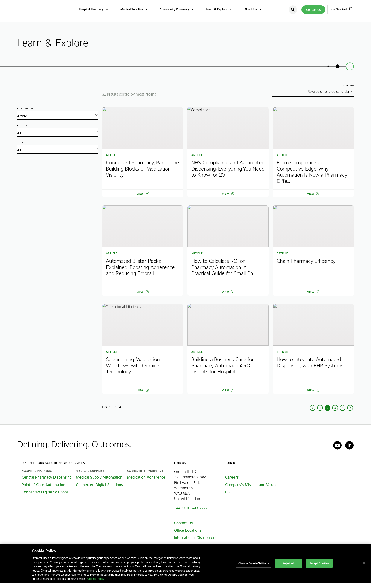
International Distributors (195, 537)
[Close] (364, 563)
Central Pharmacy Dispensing (47, 477)
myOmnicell (339, 9)
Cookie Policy (95, 578)
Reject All (288, 563)
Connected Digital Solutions (45, 491)
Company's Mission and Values (251, 484)
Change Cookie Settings (253, 563)
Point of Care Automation (43, 484)
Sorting (348, 85)
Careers (232, 477)
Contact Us (313, 10)
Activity (22, 125)
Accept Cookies (319, 563)
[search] (293, 9)
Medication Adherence (146, 477)
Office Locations (187, 530)
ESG (228, 491)
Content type (26, 108)
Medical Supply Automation (99, 477)
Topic (20, 142)
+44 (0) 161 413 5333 (190, 507)
